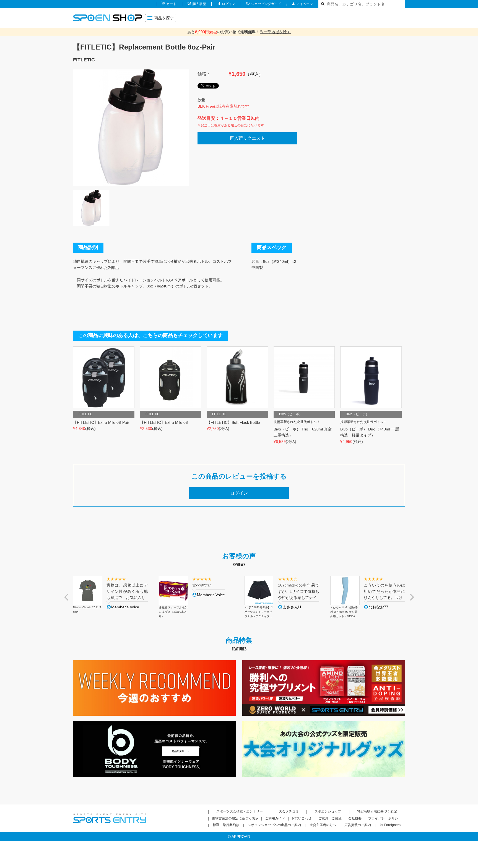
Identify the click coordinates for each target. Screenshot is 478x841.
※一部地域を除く (275, 32)
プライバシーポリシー (384, 818)
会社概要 (355, 818)
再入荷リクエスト (247, 138)
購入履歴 (199, 4)
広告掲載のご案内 (357, 825)
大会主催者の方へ (323, 825)
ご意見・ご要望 (330, 818)
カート (171, 4)
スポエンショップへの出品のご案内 (274, 825)
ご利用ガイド (275, 818)
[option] (131, 127)
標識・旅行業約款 (226, 825)
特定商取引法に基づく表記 (377, 811)
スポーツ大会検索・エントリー (239, 811)
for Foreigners (390, 825)
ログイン (228, 4)
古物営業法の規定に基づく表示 (235, 818)
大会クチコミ (289, 811)
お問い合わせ (301, 818)
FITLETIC (84, 60)
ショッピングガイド (266, 4)
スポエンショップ (328, 811)
